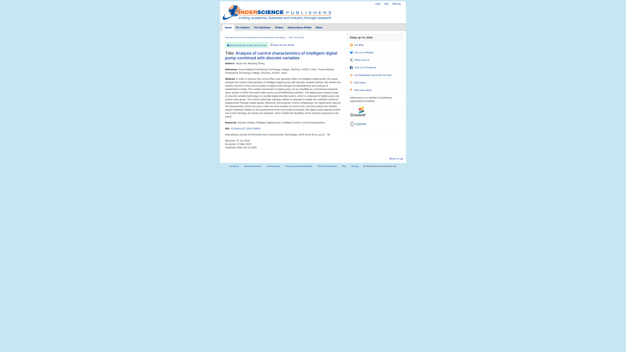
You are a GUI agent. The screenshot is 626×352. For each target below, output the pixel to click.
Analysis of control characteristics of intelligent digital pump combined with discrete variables (281, 55)
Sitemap (396, 3)
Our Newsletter (362, 75)
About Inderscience (252, 166)
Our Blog (359, 45)
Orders (279, 27)
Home (228, 27)
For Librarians (262, 27)
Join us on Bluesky (364, 52)
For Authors (243, 27)
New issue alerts (363, 90)
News (319, 27)
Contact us (234, 166)
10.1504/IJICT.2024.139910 (246, 128)
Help (386, 3)
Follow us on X (361, 60)
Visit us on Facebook (365, 67)
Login (378, 3)
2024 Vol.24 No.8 (296, 37)
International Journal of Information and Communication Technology (255, 37)
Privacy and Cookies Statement (298, 166)
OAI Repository (273, 166)
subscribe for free (381, 75)
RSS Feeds (360, 82)
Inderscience (300, 27)
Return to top (396, 158)
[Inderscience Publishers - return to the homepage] (277, 11)
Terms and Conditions (327, 166)
